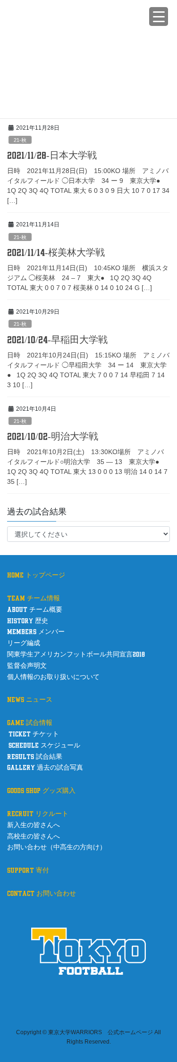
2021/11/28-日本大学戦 (52, 155)
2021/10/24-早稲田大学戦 (57, 340)
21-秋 (20, 140)
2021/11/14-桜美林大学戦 (56, 253)
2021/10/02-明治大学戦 (52, 436)
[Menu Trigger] (158, 16)
